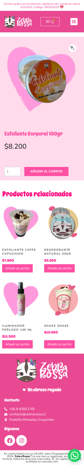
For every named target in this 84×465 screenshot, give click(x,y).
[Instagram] (21, 440)
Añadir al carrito (46, 171)
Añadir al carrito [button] (17, 268)
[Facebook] (9, 440)
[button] (74, 21)
